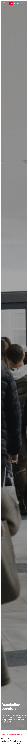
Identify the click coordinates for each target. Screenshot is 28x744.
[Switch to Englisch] (4, 2)
